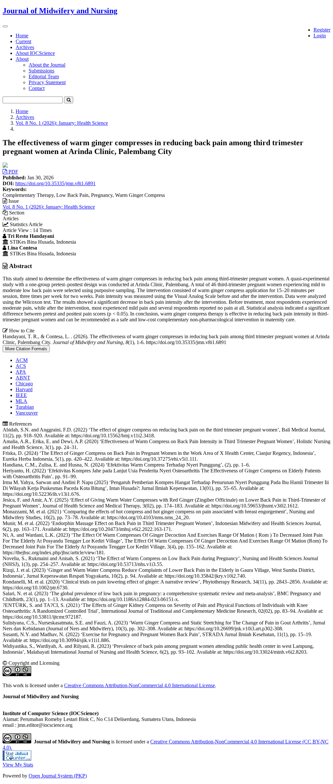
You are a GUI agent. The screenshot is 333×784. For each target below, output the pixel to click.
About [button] (22, 59)
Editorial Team (44, 76)
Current (23, 41)
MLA (21, 401)
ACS (21, 366)
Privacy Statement (47, 82)
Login (319, 35)
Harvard (24, 389)
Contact (37, 88)
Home (22, 35)
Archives (25, 47)
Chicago (24, 383)
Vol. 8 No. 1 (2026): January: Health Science (62, 123)
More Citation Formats (26, 348)
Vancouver (27, 413)
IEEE (21, 395)
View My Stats (18, 764)
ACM (22, 360)
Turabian (25, 407)
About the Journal (47, 65)
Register (321, 29)
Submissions (41, 70)
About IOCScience (35, 53)
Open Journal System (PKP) (58, 775)
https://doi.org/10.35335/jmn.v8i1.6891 (55, 183)
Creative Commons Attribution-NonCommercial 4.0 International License (139, 685)
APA (21, 372)
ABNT (23, 377)
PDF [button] (12, 171)
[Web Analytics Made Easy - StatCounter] (17, 759)
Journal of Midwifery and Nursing (60, 10)
